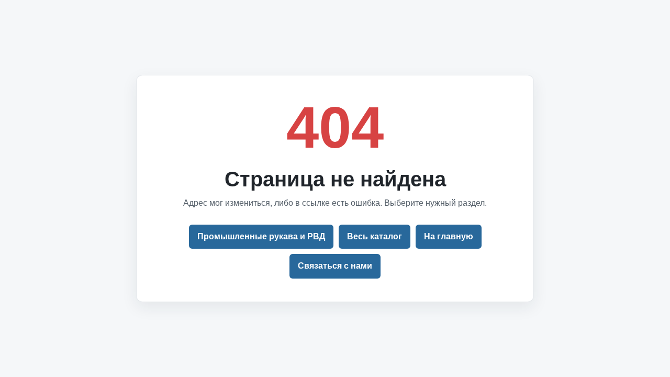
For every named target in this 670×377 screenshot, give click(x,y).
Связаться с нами (335, 265)
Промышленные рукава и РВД (261, 236)
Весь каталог (374, 236)
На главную (448, 236)
